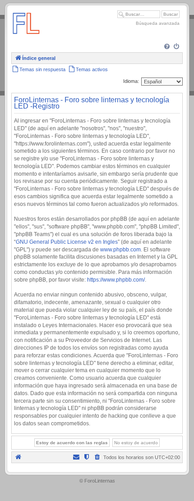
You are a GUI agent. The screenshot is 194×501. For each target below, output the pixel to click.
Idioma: (131, 81)
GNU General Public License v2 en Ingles (67, 242)
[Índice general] (26, 38)
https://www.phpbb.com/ (116, 280)
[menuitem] (167, 47)
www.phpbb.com (120, 249)
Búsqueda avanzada (158, 23)
